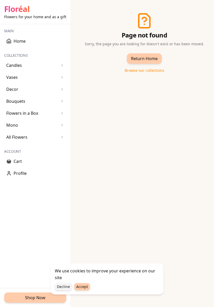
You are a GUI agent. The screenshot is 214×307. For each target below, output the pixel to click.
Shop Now (35, 297)
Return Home (144, 58)
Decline (63, 286)
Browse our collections (144, 70)
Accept (82, 286)
